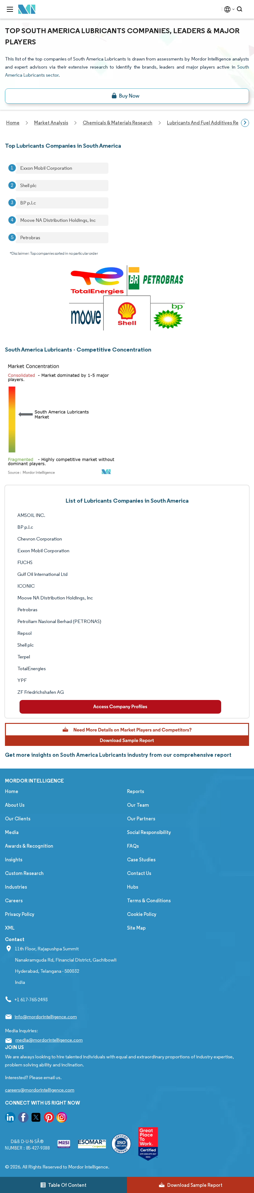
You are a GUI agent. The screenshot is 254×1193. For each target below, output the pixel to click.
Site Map (136, 928)
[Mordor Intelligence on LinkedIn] (10, 1118)
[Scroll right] (245, 123)
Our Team (138, 805)
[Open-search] (240, 9)
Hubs (132, 887)
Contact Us (139, 873)
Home (11, 791)
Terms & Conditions (149, 901)
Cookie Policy (141, 914)
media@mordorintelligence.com (49, 1040)
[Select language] (228, 9)
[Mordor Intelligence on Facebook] (23, 1118)
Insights (13, 860)
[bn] (127, 96)
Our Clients (17, 819)
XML (10, 928)
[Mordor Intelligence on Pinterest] (49, 1118)
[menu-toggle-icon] (10, 9)
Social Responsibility (149, 832)
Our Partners (141, 819)
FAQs (133, 846)
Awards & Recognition (29, 846)
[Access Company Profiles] (120, 707)
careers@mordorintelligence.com (39, 1090)
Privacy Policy (19, 914)
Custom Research (24, 873)
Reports (135, 791)
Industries (16, 887)
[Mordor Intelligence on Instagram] (61, 1118)
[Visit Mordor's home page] (27, 9)
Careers (14, 901)
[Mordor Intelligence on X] (36, 1118)
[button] (127, 734)
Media (12, 832)
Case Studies (141, 860)
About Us (14, 805)
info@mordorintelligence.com (46, 1017)
